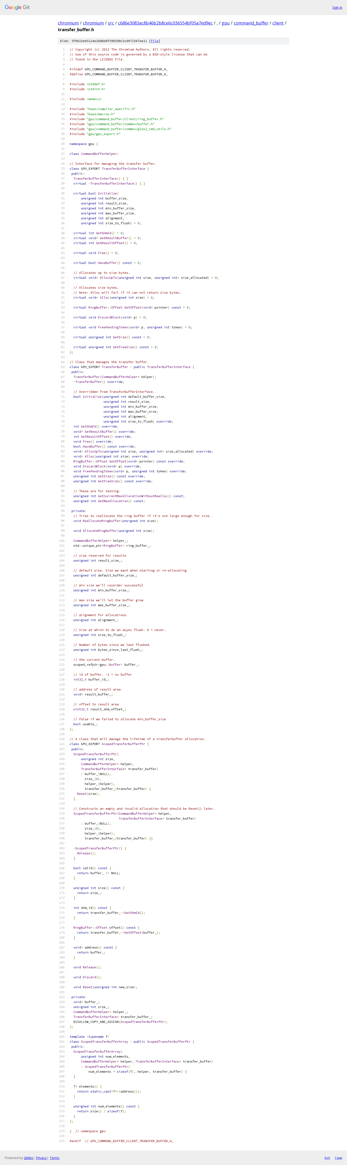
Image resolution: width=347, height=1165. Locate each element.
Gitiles (28, 1158)
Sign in (337, 7)
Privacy (41, 1158)
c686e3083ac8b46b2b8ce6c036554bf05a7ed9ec (165, 23)
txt (327, 1158)
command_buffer (251, 23)
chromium (68, 23)
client (278, 23)
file (154, 41)
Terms (54, 1158)
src (111, 23)
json (338, 1158)
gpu (226, 23)
